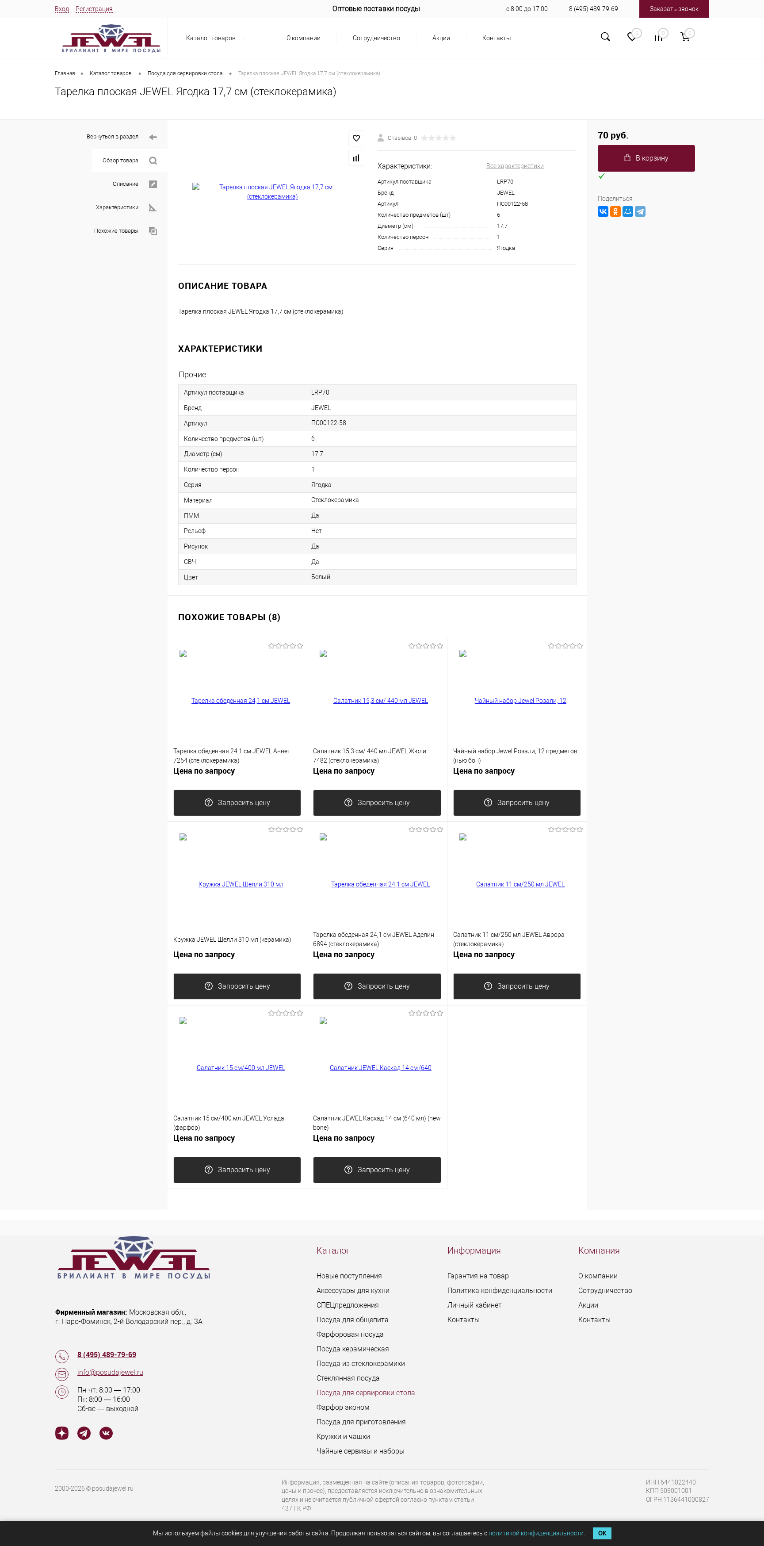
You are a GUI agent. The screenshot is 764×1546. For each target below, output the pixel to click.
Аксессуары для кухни (353, 1290)
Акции (441, 38)
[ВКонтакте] (603, 211)
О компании (303, 38)
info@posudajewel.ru (110, 1372)
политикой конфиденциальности (536, 1533)
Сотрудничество (376, 38)
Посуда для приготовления (361, 1422)
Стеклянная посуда (348, 1378)
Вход (62, 8)
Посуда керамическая (353, 1349)
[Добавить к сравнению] (356, 158)
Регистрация (94, 8)
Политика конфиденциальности (499, 1290)
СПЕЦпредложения (348, 1305)
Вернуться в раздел (112, 136)
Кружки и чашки (343, 1436)
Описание (125, 183)
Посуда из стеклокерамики (361, 1363)
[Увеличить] (272, 192)
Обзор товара (120, 160)
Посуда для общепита (353, 1320)
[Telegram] (640, 211)
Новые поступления (349, 1276)
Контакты (496, 38)
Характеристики (117, 207)
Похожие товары (116, 230)
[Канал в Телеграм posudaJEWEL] (84, 1434)
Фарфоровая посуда (350, 1334)
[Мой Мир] (628, 211)
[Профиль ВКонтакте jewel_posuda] (106, 1434)
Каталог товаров (211, 38)
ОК (602, 1533)
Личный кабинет (474, 1305)
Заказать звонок (674, 8)
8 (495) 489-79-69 (593, 8)
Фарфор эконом (343, 1407)
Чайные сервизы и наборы (361, 1451)
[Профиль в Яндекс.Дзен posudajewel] (62, 1434)
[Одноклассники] (615, 211)
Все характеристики (515, 165)
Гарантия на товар (478, 1276)
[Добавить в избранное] (356, 138)
